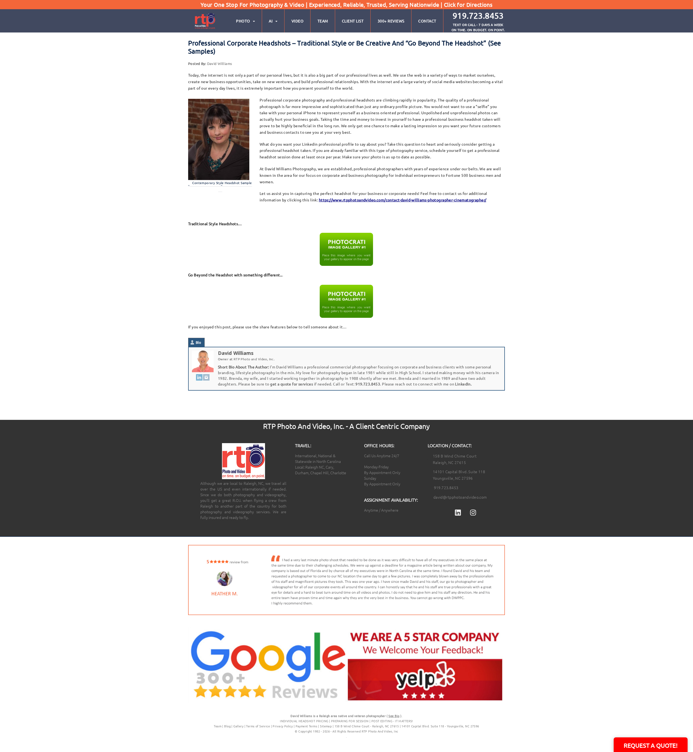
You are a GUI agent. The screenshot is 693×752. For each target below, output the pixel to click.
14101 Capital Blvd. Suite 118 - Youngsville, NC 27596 (440, 726)
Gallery (238, 726)
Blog (227, 726)
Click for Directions (468, 4)
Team (323, 20)
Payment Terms (306, 726)
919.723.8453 (367, 383)
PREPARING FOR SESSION (350, 721)
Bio (198, 342)
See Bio (393, 716)
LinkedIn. (463, 383)
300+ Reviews (391, 20)
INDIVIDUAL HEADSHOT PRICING (304, 721)
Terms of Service (258, 726)
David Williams (219, 63)
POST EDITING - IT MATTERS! (392, 721)
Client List (353, 20)
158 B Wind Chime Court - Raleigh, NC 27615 (367, 726)
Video (298, 20)
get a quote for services (291, 383)
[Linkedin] (458, 512)
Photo (243, 20)
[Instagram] (206, 377)
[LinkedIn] (199, 377)
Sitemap (326, 726)
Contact (427, 20)
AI (271, 20)
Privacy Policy (283, 726)
